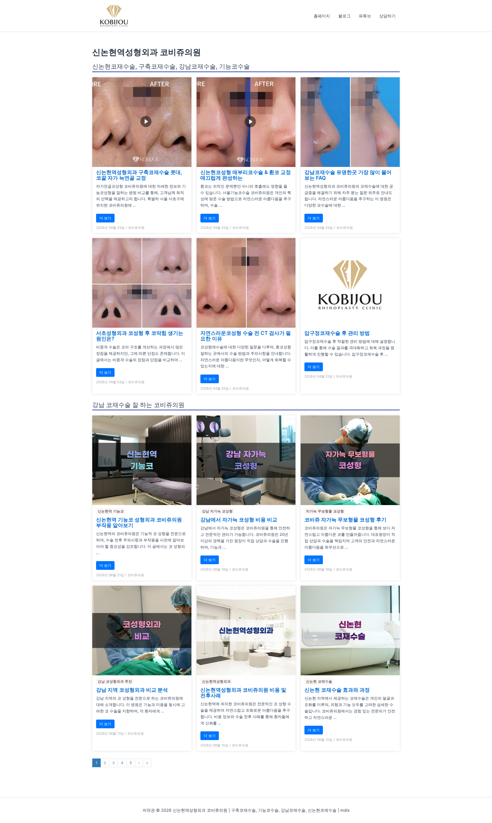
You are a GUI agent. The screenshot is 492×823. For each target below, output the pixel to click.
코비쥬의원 (136, 228)
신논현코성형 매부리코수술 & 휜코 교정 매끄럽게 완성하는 (245, 175)
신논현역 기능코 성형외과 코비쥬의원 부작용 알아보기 (139, 522)
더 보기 (105, 218)
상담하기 (387, 15)
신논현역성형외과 (216, 681)
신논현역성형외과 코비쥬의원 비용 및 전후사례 (243, 692)
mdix (345, 810)
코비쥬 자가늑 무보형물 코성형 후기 (345, 519)
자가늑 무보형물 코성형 (325, 511)
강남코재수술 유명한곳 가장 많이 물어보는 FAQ (348, 175)
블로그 (344, 15)
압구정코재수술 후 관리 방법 (337, 333)
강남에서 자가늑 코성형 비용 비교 (238, 519)
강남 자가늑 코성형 (217, 511)
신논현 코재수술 (319, 681)
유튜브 (365, 15)
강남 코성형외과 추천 (115, 681)
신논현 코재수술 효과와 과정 (337, 690)
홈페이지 (322, 15)
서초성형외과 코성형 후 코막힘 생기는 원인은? (139, 335)
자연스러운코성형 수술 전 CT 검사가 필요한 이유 (245, 335)
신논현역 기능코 (111, 511)
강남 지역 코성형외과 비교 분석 (132, 690)
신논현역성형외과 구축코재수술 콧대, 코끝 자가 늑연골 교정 (139, 175)
